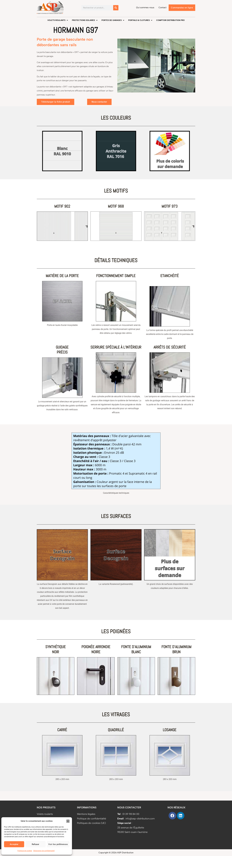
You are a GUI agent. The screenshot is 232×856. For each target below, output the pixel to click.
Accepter (14, 844)
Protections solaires (83, 20)
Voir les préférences (58, 844)
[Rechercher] (115, 7)
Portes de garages (112, 20)
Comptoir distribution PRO (170, 20)
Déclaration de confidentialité (44, 851)
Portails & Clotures (139, 20)
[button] (68, 821)
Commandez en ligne (182, 7)
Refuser (35, 844)
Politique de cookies (24, 851)
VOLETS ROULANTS (56, 20)
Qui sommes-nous (145, 7)
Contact (162, 7)
